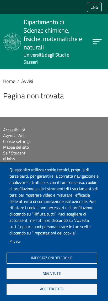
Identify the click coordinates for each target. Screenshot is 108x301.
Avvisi (27, 81)
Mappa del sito (16, 147)
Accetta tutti (51, 289)
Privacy (15, 241)
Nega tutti (52, 273)
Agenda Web (14, 135)
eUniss (9, 159)
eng (94, 7)
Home (9, 81)
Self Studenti (14, 153)
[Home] (12, 36)
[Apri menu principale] (97, 42)
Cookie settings (16, 141)
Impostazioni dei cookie (51, 257)
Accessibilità (14, 130)
